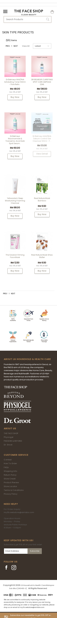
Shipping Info (10, 471)
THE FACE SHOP (11, 433)
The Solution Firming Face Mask (15, 256)
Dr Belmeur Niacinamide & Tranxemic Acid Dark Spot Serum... (15, 140)
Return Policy (10, 475)
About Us (10, 428)
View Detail (42, 153)
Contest (8, 459)
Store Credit (10, 478)
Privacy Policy (10, 494)
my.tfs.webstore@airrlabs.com (19, 512)
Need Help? (11, 503)
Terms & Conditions (14, 490)
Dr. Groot (8, 444)
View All (25, 46)
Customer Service (16, 454)
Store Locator (10, 486)
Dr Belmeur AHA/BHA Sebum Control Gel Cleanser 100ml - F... (42, 138)
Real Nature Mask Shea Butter (42, 256)
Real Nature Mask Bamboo (42, 199)
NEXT (16, 46)
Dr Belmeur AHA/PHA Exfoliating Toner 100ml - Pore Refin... (15, 82)
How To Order (10, 463)
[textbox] (27, 19)
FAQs (6, 467)
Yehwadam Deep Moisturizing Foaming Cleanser (15, 200)
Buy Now (15, 97)
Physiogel (8, 437)
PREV (8, 46)
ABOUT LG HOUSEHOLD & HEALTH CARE (27, 359)
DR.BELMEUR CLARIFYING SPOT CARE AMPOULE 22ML (42, 82)
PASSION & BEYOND (13, 441)
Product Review (11, 482)
